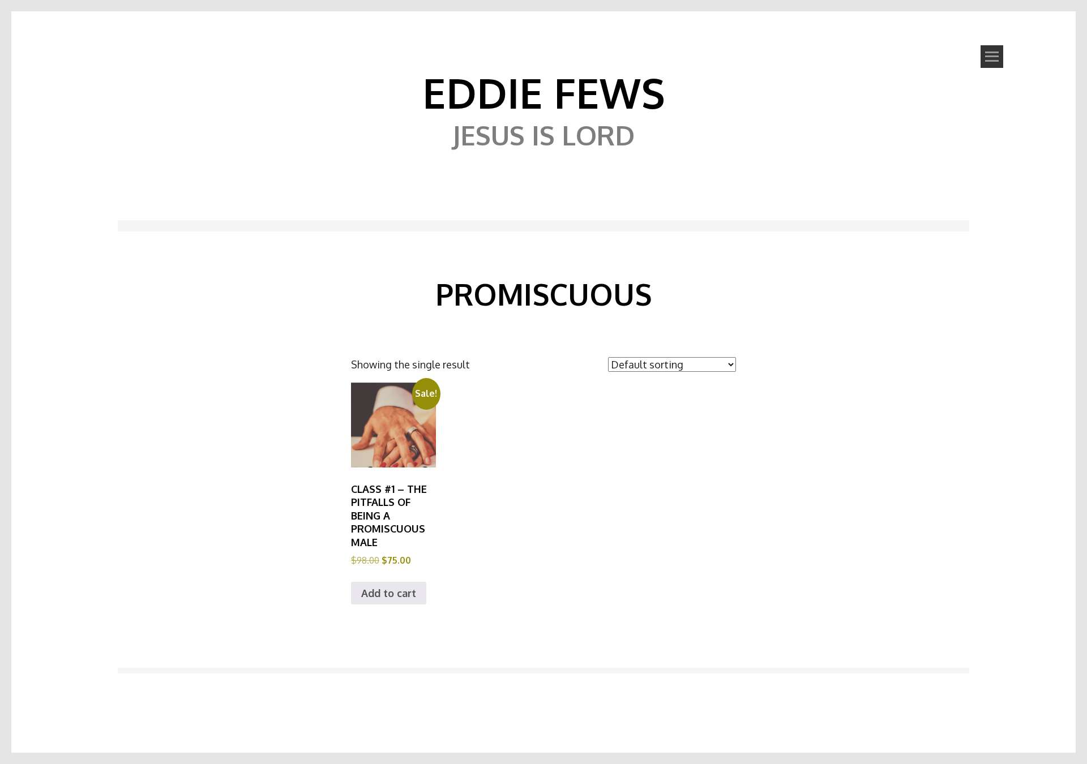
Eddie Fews (543, 92)
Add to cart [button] (388, 593)
